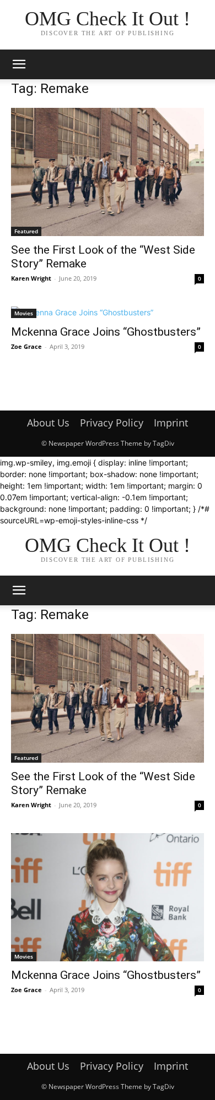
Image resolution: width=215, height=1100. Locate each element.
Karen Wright (31, 278)
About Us (48, 423)
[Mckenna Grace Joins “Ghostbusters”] (107, 312)
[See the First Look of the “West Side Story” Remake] (107, 172)
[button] (18, 64)
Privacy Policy (111, 423)
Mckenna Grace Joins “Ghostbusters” (106, 331)
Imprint (171, 423)
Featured (26, 231)
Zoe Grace (26, 346)
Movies (23, 313)
